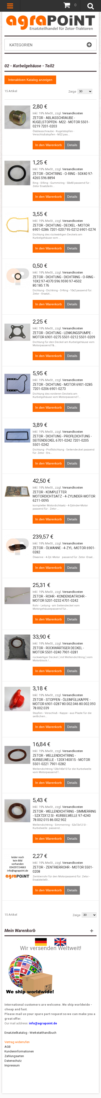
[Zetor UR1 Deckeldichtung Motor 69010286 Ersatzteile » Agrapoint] (17, 225)
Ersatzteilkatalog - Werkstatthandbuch (30, 1032)
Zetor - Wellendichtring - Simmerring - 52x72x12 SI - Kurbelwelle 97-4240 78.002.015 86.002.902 (64, 816)
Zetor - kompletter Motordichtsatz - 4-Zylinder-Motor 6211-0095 (64, 496)
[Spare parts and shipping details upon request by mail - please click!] (30, 953)
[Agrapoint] (50, 22)
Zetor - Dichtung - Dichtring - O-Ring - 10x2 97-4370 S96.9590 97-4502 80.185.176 (64, 281)
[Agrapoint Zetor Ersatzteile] (41, 940)
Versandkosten (72, 113)
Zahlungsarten (14, 1056)
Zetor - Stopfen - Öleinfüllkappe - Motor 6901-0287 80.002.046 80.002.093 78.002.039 (64, 704)
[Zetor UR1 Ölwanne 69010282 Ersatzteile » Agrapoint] (17, 547)
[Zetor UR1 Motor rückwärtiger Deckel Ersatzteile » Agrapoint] (17, 647)
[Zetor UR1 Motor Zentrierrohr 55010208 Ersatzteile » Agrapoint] (17, 866)
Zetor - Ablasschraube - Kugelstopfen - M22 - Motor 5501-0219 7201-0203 (61, 122)
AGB (7, 1046)
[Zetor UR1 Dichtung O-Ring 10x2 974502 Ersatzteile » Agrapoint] (17, 276)
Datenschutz (13, 1060)
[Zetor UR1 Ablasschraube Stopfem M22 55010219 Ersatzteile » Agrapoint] (17, 117)
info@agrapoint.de (43, 1023)
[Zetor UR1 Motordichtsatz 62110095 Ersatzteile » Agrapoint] (17, 491)
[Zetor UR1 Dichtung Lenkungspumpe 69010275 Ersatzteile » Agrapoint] (17, 332)
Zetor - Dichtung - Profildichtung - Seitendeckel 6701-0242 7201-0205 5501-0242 (62, 440)
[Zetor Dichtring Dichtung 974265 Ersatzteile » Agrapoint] (17, 173)
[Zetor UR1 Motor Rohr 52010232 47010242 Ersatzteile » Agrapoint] (17, 595)
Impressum (12, 1065)
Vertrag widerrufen (17, 1042)
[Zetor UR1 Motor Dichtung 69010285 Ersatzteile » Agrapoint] (17, 384)
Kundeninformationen (19, 1051)
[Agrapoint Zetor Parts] (60, 940)
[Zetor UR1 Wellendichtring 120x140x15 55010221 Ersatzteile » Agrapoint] (17, 755)
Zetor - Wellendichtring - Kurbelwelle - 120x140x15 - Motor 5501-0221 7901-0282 (61, 760)
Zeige (72, 91)
